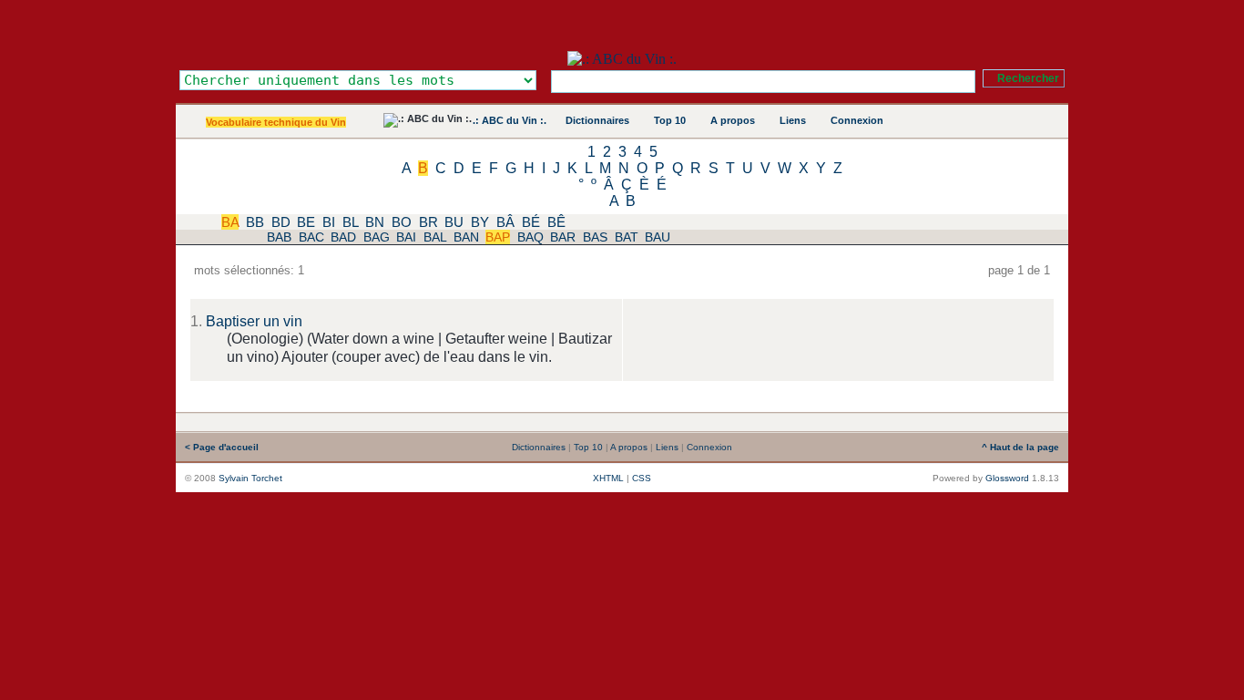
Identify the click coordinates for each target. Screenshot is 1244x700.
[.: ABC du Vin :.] (622, 59)
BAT (626, 237)
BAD (343, 237)
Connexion (857, 120)
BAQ (530, 237)
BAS (595, 237)
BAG (376, 237)
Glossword (1007, 478)
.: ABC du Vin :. (509, 120)
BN (374, 222)
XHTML (608, 478)
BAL (434, 237)
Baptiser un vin (254, 321)
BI (328, 222)
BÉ (531, 222)
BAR (563, 237)
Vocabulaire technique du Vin (276, 122)
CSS (641, 478)
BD (281, 222)
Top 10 (670, 120)
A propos (732, 120)
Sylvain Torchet (250, 478)
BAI (406, 237)
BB (255, 222)
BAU (657, 237)
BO (402, 222)
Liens (793, 120)
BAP (497, 237)
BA (230, 222)
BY (480, 222)
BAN (466, 237)
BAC (311, 237)
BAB (279, 237)
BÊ (556, 222)
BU (454, 222)
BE (306, 222)
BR (428, 222)
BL (350, 222)
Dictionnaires (597, 120)
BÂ (505, 222)
